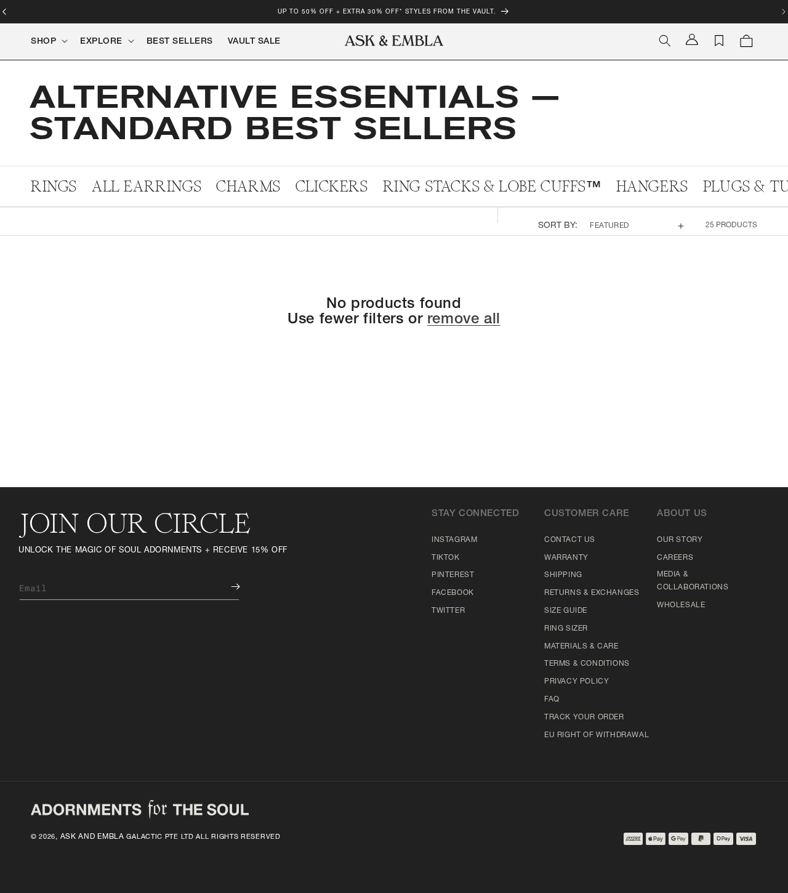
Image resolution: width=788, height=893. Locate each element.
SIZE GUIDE (565, 611)
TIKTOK (446, 558)
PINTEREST (453, 575)
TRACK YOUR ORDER (584, 717)
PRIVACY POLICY (576, 681)
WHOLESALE (681, 605)
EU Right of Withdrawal (596, 735)
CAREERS (675, 558)
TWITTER (448, 611)
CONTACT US (569, 540)
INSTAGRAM (454, 540)
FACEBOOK (453, 593)
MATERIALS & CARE (581, 646)
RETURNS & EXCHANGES (591, 593)
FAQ (552, 699)
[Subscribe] (226, 586)
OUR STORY (679, 540)
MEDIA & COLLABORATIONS (692, 581)
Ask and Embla (92, 837)
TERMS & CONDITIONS (587, 664)
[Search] (664, 40)
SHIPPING (563, 575)
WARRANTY (566, 558)
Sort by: (558, 226)
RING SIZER (566, 628)
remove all (464, 320)
